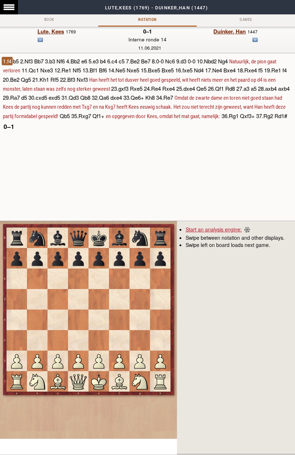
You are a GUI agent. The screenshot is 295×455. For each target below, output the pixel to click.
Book (49, 19)
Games (246, 19)
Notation (147, 19)
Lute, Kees (50, 31)
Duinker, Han (229, 31)
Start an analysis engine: (214, 229)
